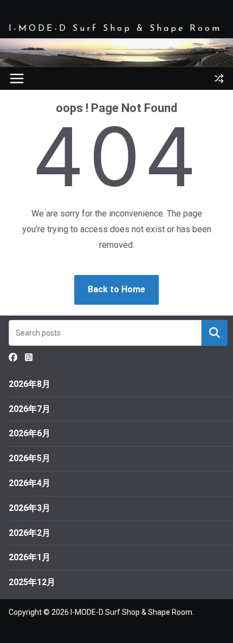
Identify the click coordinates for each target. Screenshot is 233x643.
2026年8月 (29, 384)
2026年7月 (29, 409)
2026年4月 (29, 483)
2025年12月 (32, 582)
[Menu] (17, 78)
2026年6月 (29, 433)
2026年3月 (29, 508)
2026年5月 (29, 458)
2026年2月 (29, 533)
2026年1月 (29, 557)
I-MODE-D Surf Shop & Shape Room (115, 28)
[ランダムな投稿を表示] (218, 78)
